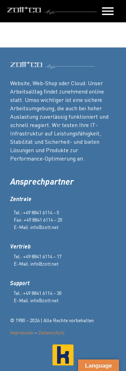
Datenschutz (51, 332)
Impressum (22, 332)
